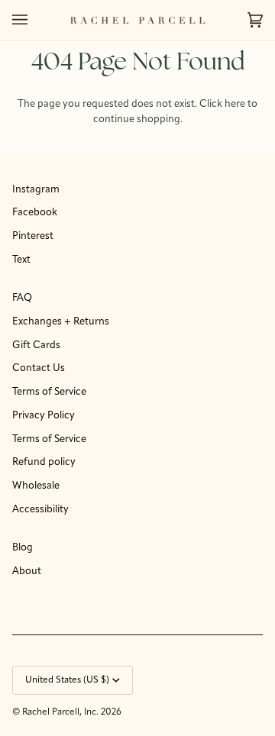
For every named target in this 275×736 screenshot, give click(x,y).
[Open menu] (35, 20)
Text (21, 260)
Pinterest (32, 236)
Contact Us (38, 368)
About (26, 571)
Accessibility (40, 510)
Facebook (34, 213)
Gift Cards (36, 345)
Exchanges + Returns (60, 322)
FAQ (22, 298)
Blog (22, 548)
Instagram (36, 190)
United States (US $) (67, 680)
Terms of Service (49, 392)
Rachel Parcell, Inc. (61, 712)
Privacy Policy (43, 416)
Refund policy (44, 462)
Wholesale (36, 486)
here (235, 104)
